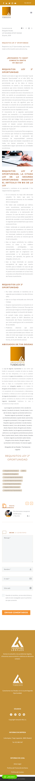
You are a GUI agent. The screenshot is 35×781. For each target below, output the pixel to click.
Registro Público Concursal (12, 487)
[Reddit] (17, 496)
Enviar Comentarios (16, 612)
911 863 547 (27, 3)
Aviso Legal (17, 764)
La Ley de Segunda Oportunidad (13, 477)
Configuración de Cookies (16, 779)
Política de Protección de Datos (17, 768)
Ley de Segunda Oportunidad (12, 484)
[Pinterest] (9, 496)
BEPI (23, 471)
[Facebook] (3, 3)
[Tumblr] (12, 496)
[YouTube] (15, 3)
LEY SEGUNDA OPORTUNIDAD (12, 33)
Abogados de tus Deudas (11, 471)
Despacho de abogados (11, 474)
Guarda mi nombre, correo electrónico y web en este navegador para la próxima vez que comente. (19, 597)
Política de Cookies (17, 772)
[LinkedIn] (6, 3)
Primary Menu (31, 12)
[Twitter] (9, 3)
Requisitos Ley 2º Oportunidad (12, 490)
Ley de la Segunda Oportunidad (13, 480)
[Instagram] (12, 3)
